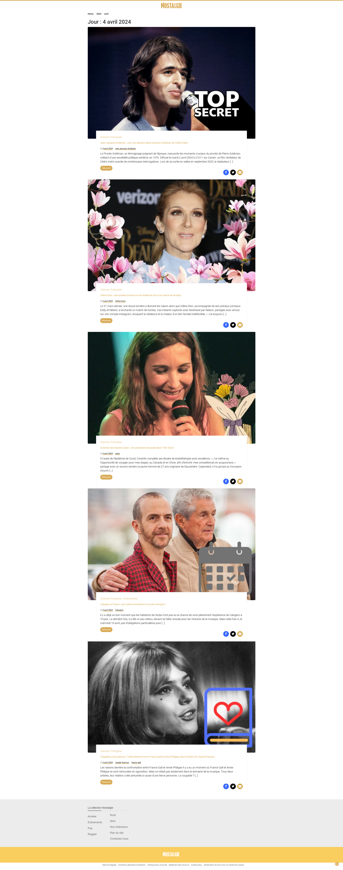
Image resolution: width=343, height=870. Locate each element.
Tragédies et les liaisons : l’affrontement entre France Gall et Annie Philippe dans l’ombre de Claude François (157, 756)
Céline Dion (120, 301)
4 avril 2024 (107, 148)
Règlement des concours (179, 865)
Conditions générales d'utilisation (132, 865)
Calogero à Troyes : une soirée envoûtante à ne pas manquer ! (133, 604)
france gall (136, 762)
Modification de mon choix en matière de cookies (224, 865)
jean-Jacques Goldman (125, 148)
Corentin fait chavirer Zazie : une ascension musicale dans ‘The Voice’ (137, 447)
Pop (90, 828)
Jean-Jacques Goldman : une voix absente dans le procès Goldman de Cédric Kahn (144, 142)
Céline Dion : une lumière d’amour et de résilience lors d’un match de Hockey (140, 295)
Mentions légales (109, 865)
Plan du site (116, 832)
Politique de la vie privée (157, 865)
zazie (117, 453)
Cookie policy (196, 865)
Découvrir (106, 168)
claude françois (122, 762)
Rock (113, 815)
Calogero (119, 610)
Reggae (92, 834)
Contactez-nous (119, 838)
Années (92, 816)
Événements (130, 598)
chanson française (111, 137)
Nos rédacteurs (119, 826)
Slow (113, 821)
